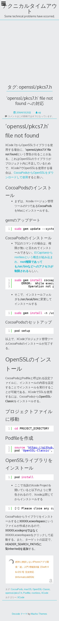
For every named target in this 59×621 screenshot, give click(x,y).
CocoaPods (17, 589)
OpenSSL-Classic (41, 589)
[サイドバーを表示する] (3, 3)
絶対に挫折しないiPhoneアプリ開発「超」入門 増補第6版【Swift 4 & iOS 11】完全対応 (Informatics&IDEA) (32, 569)
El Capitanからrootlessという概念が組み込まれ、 (33, 262)
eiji (39, 112)
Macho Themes (39, 613)
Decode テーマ (19, 613)
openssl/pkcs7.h (13, 593)
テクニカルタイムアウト (29, 8)
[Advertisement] (29, 51)
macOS (27, 589)
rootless (36, 593)
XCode (44, 593)
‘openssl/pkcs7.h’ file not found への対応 (29, 100)
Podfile (27, 593)
